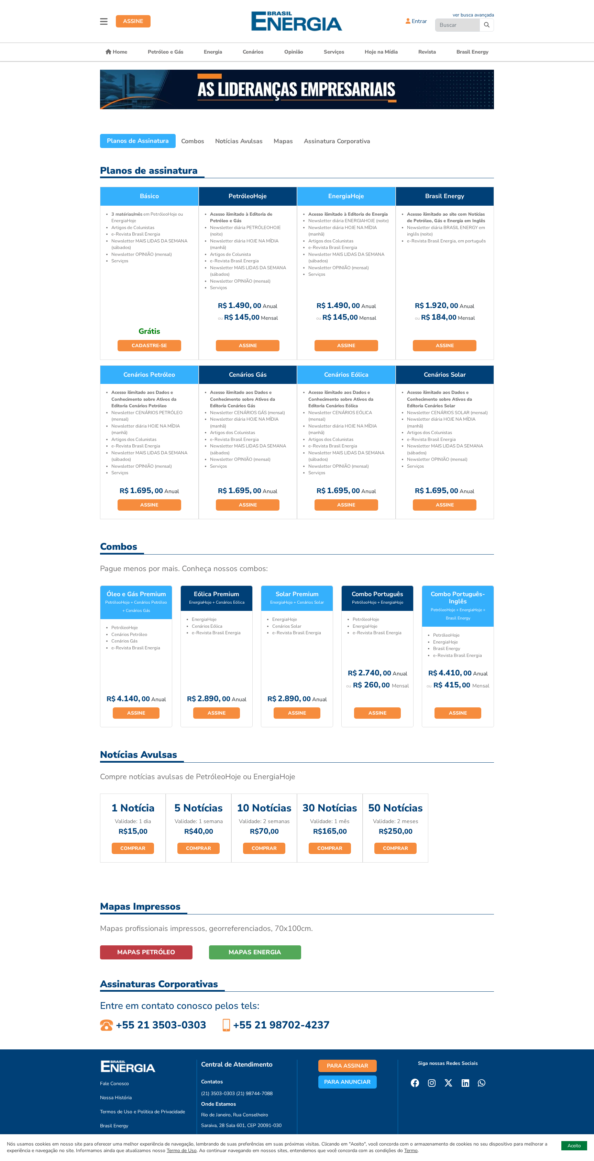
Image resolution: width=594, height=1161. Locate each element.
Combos (192, 141)
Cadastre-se (149, 345)
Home (119, 51)
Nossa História (116, 1097)
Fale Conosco (114, 1083)
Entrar (418, 21)
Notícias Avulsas (239, 141)
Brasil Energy (472, 51)
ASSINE (133, 21)
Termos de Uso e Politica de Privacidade (142, 1111)
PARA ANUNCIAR (347, 1082)
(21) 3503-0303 (218, 1093)
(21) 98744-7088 (254, 1093)
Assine (248, 345)
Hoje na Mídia (381, 51)
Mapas (283, 141)
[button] (104, 21)
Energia (213, 51)
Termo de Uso (182, 1150)
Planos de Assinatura (138, 141)
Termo (411, 1150)
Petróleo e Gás (165, 51)
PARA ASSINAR (347, 1066)
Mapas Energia (255, 952)
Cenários (253, 51)
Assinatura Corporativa (337, 141)
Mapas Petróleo (146, 952)
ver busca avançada (473, 15)
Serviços (334, 51)
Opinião (293, 51)
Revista (427, 51)
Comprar (132, 848)
